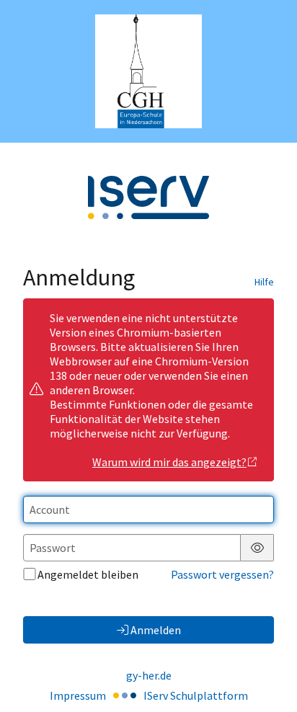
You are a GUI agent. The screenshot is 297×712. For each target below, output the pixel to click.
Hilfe (264, 281)
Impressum (78, 695)
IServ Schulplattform (195, 695)
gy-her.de (149, 675)
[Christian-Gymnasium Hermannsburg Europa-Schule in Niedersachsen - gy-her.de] (148, 71)
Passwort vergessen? (222, 574)
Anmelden (155, 630)
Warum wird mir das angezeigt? (169, 462)
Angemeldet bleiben (87, 574)
